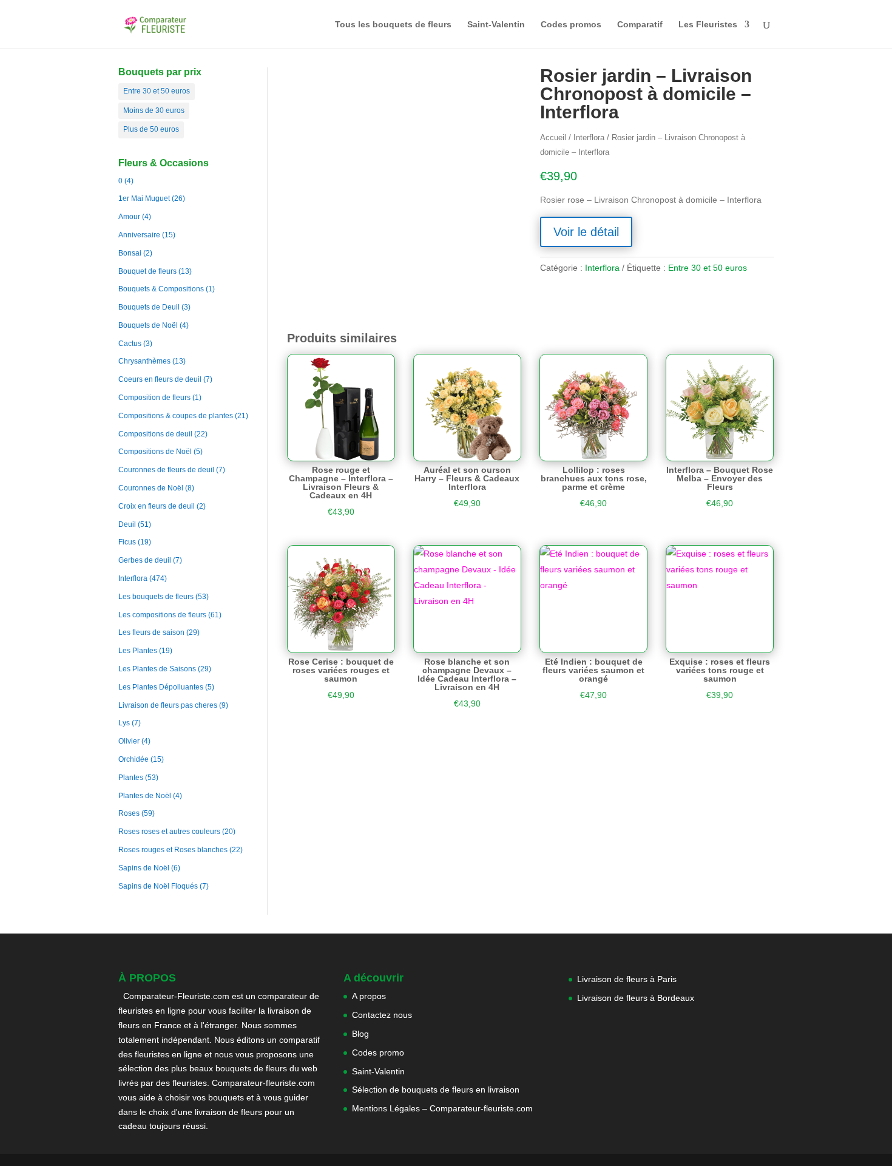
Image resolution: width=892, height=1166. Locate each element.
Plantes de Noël (144, 795)
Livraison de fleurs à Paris (628, 979)
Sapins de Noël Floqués (158, 886)
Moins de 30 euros (153, 110)
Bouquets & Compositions (161, 289)
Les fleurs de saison (151, 632)
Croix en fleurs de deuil (156, 506)
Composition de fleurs (154, 397)
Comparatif (640, 24)
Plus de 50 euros (151, 129)
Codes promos (571, 24)
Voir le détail (586, 232)
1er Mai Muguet (144, 198)
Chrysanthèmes (144, 361)
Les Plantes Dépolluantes (160, 687)
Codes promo (378, 1052)
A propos (369, 996)
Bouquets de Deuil (149, 307)
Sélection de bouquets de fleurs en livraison (435, 1089)
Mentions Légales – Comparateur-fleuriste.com (442, 1108)
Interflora (132, 578)
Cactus (129, 343)
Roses (129, 813)
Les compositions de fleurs (162, 615)
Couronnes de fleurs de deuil (166, 470)
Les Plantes (137, 650)
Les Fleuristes (707, 24)
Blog (360, 1034)
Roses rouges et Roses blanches (173, 850)
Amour (129, 216)
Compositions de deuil (155, 434)
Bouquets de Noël (148, 325)
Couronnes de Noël (150, 488)
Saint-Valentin (496, 24)
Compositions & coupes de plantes (175, 416)
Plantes (130, 777)
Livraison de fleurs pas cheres (167, 705)
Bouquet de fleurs (147, 271)
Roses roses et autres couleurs (169, 831)
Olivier (129, 741)
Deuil (127, 524)
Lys (124, 723)
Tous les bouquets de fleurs (393, 24)
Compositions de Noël (155, 451)
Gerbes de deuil (144, 560)
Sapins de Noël (143, 868)
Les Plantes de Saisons (157, 669)
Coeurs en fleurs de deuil (159, 379)
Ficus (127, 542)
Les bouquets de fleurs (156, 596)
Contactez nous (382, 1015)
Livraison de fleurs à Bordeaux (635, 998)
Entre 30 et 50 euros (156, 91)
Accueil (553, 137)
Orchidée (133, 759)
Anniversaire (139, 235)
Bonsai (129, 253)
